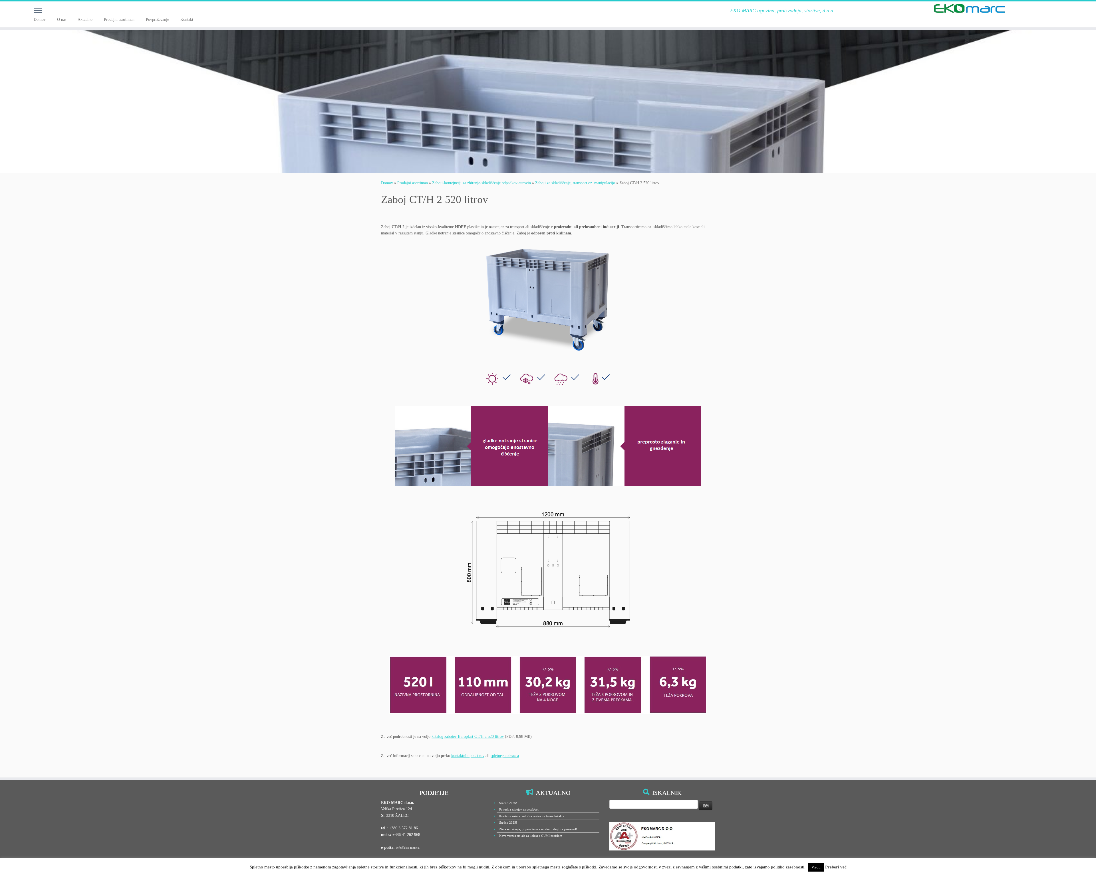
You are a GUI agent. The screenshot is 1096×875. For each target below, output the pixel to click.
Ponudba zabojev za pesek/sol (519, 809)
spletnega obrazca (505, 756)
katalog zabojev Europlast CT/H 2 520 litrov (468, 736)
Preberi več (836, 867)
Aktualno (85, 19)
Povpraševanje (157, 19)
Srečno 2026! (508, 803)
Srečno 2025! (508, 822)
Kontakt (186, 19)
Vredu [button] (816, 867)
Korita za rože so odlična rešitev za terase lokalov (531, 816)
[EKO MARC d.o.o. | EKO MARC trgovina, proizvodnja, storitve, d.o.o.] (969, 8)
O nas (61, 19)
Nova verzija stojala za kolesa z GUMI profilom (530, 835)
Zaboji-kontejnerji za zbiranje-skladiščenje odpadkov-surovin (481, 183)
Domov (40, 19)
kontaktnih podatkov (467, 756)
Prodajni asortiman (119, 19)
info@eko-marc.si (408, 847)
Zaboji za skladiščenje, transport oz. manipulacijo (575, 183)
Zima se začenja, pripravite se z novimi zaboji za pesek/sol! (538, 829)
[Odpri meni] (38, 11)
